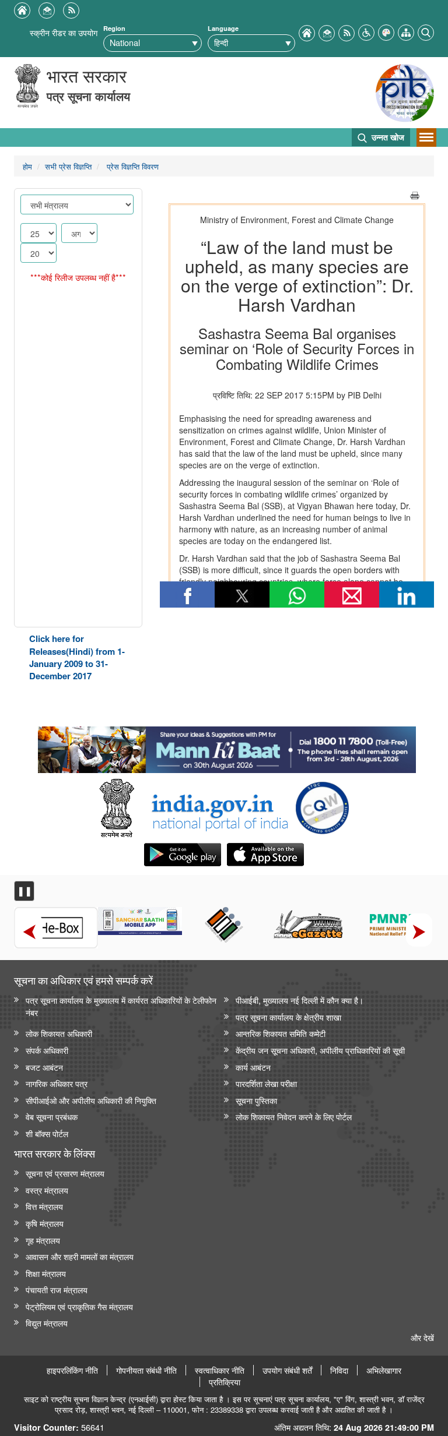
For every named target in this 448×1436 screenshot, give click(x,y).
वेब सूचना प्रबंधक (52, 1116)
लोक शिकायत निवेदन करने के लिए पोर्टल (294, 1116)
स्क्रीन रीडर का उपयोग (63, 32)
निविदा (339, 1370)
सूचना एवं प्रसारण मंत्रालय (65, 1173)
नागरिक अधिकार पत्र (57, 1083)
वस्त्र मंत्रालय (47, 1190)
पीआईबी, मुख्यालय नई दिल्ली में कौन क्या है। (299, 1000)
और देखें (422, 1337)
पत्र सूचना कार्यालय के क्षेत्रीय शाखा (288, 1017)
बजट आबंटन (44, 1067)
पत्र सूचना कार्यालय (88, 95)
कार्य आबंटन (253, 1067)
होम (27, 166)
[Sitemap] (406, 31)
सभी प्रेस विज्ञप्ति (68, 166)
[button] (366, 31)
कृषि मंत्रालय (45, 1223)
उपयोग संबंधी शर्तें (287, 1370)
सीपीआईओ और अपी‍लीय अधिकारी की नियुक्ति (91, 1100)
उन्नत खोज (386, 137)
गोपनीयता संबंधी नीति (146, 1370)
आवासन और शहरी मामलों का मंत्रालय (80, 1256)
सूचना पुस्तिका (256, 1100)
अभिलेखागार (383, 1370)
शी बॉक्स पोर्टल (47, 1133)
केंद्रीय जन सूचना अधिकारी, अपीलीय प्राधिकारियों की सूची (320, 1050)
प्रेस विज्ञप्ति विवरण (131, 166)
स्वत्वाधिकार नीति (219, 1370)
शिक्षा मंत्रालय (46, 1273)
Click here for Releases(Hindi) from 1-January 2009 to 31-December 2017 (77, 657)
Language (223, 28)
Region (114, 28)
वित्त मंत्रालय (44, 1206)
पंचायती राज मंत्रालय (57, 1289)
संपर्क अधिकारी (47, 1050)
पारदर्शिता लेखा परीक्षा (266, 1083)
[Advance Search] (425, 31)
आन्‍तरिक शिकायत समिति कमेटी (281, 1033)
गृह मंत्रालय (43, 1240)
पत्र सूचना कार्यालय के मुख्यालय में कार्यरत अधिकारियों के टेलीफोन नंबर (121, 1006)
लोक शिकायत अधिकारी (59, 1033)
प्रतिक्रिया (224, 1382)
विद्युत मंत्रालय (47, 1323)
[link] (226, 747)
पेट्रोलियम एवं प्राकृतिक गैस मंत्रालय (79, 1306)
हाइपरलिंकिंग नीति (72, 1370)
